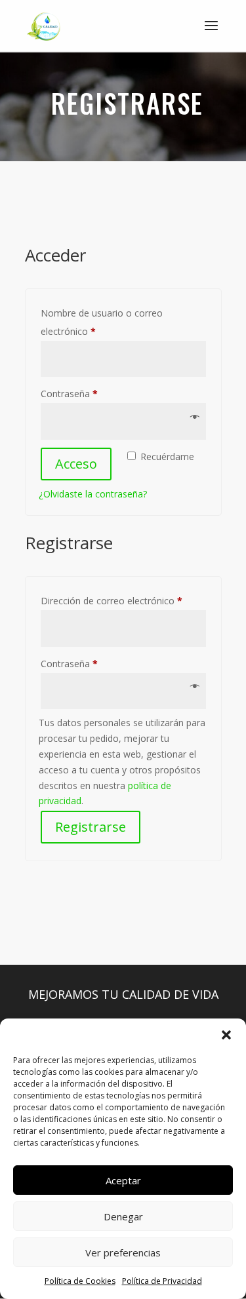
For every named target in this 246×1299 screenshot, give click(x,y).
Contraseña (92, 393)
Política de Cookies (80, 1281)
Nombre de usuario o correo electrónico (102, 322)
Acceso (76, 464)
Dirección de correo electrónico (123, 600)
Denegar (123, 1216)
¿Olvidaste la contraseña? (93, 494)
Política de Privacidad (162, 1281)
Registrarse (90, 827)
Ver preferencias (123, 1252)
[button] (226, 1034)
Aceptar (123, 1180)
